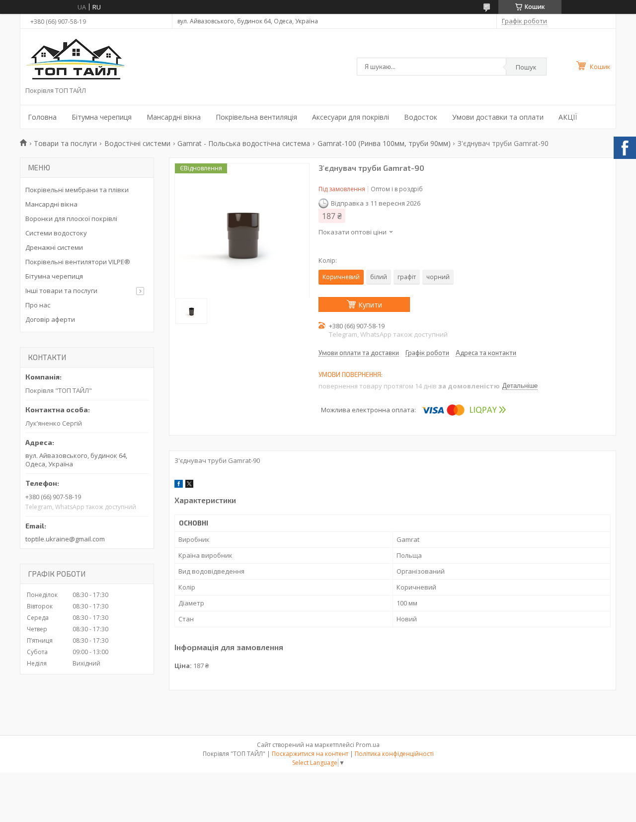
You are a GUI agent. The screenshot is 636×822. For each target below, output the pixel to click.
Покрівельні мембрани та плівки (77, 189)
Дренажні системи (54, 247)
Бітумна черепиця (102, 117)
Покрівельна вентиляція (256, 117)
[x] (189, 485)
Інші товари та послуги (61, 290)
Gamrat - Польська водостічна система (243, 143)
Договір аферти (50, 319)
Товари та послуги (65, 143)
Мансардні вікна (174, 117)
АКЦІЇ (567, 117)
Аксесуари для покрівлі (350, 117)
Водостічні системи (137, 143)
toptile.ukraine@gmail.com (65, 538)
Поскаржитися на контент (310, 753)
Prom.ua (368, 745)
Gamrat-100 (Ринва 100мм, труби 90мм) (384, 143)
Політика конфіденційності (394, 753)
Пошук (526, 67)
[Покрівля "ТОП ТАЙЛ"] (75, 60)
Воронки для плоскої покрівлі (71, 218)
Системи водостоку (56, 232)
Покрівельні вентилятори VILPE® (77, 261)
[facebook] (178, 485)
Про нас (37, 304)
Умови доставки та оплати (498, 117)
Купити (370, 304)
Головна (42, 117)
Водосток (420, 117)
